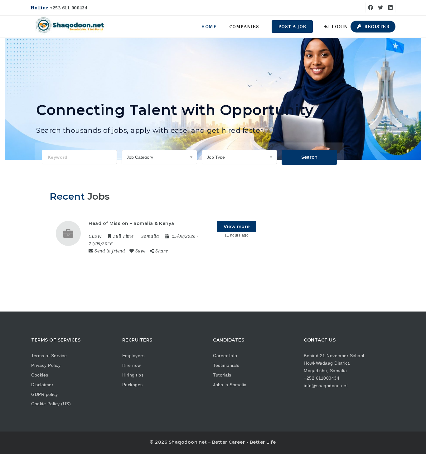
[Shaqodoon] (70, 26)
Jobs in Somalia (230, 384)
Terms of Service (49, 355)
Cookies (39, 374)
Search (309, 157)
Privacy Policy (46, 365)
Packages (132, 384)
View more (237, 226)
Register (376, 26)
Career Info (225, 355)
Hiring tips (133, 374)
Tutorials (222, 374)
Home (208, 26)
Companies (244, 26)
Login (339, 26)
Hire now (131, 365)
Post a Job (292, 26)
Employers (133, 355)
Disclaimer (42, 384)
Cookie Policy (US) (51, 403)
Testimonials (226, 365)
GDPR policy (44, 394)
